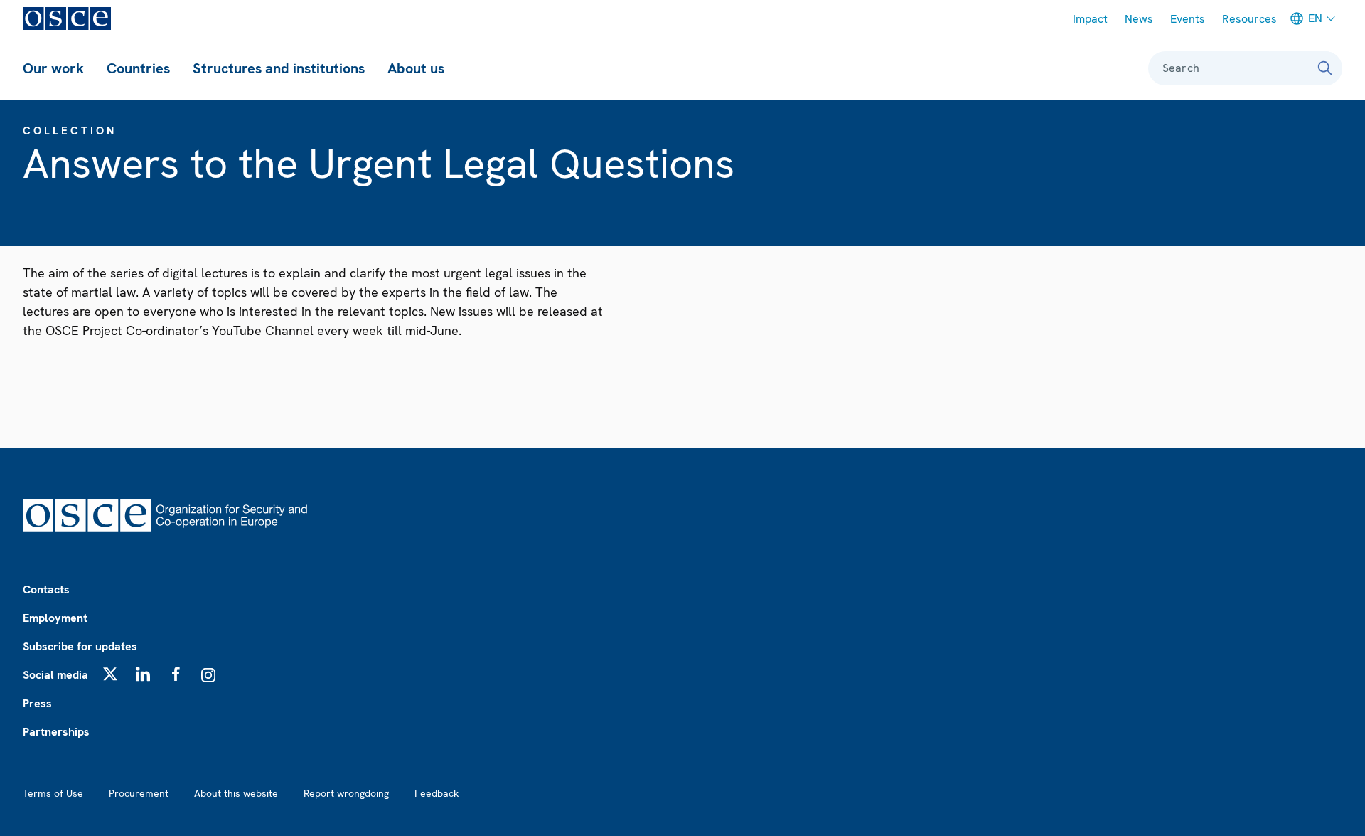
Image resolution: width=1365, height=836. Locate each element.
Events (1187, 18)
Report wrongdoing (346, 793)
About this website (236, 793)
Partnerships (56, 731)
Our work (53, 68)
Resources (1249, 18)
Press (37, 703)
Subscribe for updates (80, 646)
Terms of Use (53, 793)
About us (415, 68)
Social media (55, 674)
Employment (55, 617)
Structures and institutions (279, 68)
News (1139, 18)
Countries (138, 68)
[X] (110, 673)
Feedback (436, 793)
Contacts (46, 589)
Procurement (138, 793)
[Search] (1325, 68)
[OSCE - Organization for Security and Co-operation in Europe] (67, 18)
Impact (1090, 18)
